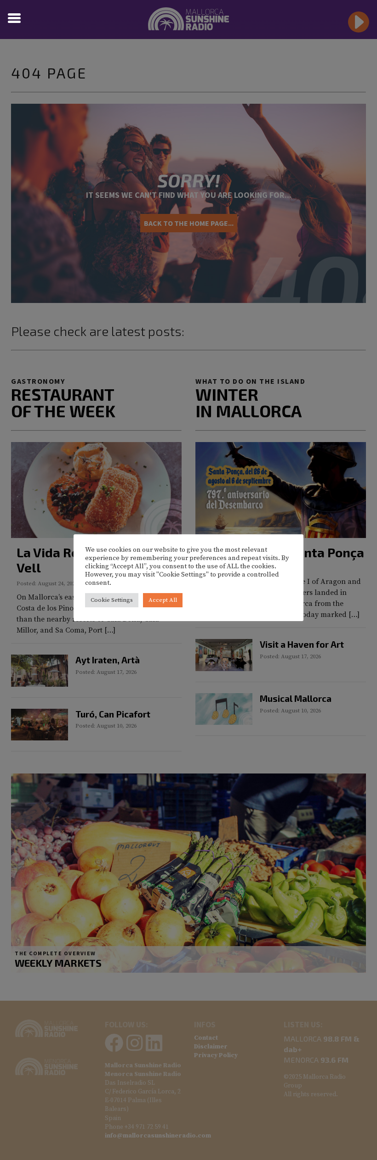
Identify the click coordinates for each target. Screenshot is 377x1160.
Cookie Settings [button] (112, 600)
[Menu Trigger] (14, 17)
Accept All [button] (163, 600)
